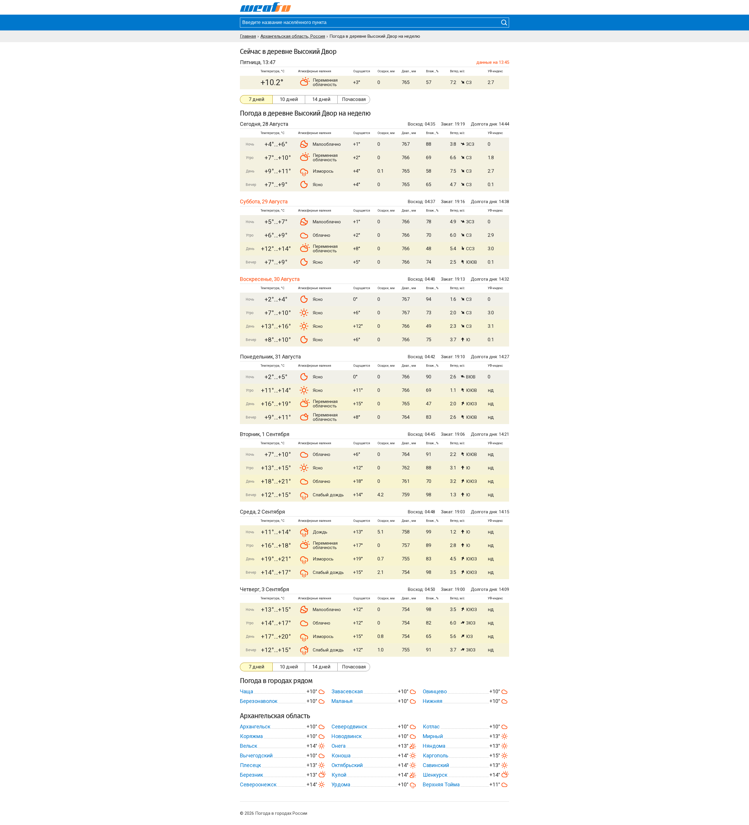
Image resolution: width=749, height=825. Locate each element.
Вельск (248, 746)
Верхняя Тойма (441, 784)
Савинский (436, 765)
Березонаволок (258, 701)
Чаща (246, 691)
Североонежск (258, 784)
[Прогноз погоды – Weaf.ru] (265, 7)
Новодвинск (346, 736)
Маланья (342, 701)
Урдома (340, 784)
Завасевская (347, 691)
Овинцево (435, 691)
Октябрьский (347, 765)
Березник (251, 775)
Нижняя (432, 701)
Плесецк (250, 765)
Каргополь (435, 755)
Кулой (338, 775)
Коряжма (251, 736)
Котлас (431, 726)
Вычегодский (256, 755)
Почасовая (354, 99)
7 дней (256, 99)
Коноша (341, 755)
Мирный (433, 736)
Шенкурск (435, 775)
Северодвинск (349, 726)
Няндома (434, 746)
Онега (338, 746)
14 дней (321, 99)
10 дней (289, 99)
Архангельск (255, 726)
